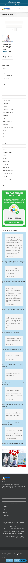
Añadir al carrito (5, 57)
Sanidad (5, 176)
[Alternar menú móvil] (25, 8)
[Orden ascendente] (21, 22)
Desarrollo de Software (8, 94)
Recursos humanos (7, 173)
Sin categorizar (6, 182)
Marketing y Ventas (7, 152)
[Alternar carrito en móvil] (19, 8)
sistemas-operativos (7, 185)
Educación (5, 115)
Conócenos (5, 497)
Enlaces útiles (6, 515)
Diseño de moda (6, 100)
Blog (4, 509)
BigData (4, 84)
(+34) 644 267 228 (8, 488)
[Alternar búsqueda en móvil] (22, 8)
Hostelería (5, 137)
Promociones (6, 167)
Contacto (5, 512)
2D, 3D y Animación (7, 75)
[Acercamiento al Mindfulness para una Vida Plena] (7, 38)
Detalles (10, 56)
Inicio (4, 494)
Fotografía (5, 124)
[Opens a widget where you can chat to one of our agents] (23, 560)
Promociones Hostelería (8, 170)
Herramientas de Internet (8, 133)
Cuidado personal (7, 88)
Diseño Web (5, 106)
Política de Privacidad (10, 550)
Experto (4, 118)
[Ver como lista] (15, 29)
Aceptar (9, 560)
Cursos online (6, 500)
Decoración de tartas (7, 91)
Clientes (5, 506)
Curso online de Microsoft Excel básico (13, 349)
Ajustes (24, 552)
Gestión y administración (8, 127)
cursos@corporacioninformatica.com (14, 2)
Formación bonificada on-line (10, 503)
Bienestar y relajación (8, 81)
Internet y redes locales (8, 146)
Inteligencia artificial (7, 143)
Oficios (4, 155)
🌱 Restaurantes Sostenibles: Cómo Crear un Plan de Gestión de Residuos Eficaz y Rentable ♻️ (13, 538)
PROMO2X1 (5, 164)
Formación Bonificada (8, 121)
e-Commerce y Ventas (8, 109)
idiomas (5, 140)
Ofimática (5, 158)
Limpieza (5, 149)
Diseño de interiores (7, 97)
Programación (6, 161)
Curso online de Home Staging (12, 332)
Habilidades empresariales (9, 130)
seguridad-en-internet (8, 179)
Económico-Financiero (8, 112)
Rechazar (18, 560)
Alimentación (6, 78)
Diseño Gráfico (6, 103)
